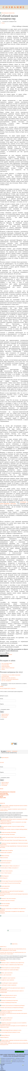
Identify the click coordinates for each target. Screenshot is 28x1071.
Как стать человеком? (6, 680)
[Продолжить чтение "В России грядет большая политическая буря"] (11, 881)
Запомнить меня (5, 709)
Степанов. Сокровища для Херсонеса (8, 1002)
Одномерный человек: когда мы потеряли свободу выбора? (13, 829)
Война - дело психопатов (5, 974)
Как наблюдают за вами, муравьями (8, 985)
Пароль (2, 704)
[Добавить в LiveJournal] (17, 1060)
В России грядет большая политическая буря (10, 883)
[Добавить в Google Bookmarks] (7, 1058)
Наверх (1, 686)
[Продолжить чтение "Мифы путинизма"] (4, 855)
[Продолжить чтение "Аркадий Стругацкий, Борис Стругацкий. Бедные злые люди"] (14, 838)
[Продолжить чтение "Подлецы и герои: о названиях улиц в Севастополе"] (12, 962)
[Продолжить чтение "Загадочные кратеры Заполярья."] (8, 832)
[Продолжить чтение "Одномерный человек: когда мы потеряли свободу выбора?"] (14, 827)
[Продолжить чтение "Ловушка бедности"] (5, 1035)
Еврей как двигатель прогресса (8, 677)
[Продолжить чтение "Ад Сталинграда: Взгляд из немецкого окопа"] (10, 1030)
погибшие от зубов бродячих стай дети (14, 502)
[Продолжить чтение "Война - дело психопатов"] (6, 972)
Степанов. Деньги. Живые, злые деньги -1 (9, 867)
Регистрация (4, 717)
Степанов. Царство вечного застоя (7, 997)
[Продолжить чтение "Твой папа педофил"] (5, 903)
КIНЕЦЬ (3, 669)
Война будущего (4, 878)
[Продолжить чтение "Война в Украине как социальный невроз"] (10, 967)
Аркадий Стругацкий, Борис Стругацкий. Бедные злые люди (13, 840)
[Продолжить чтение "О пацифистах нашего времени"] (7, 977)
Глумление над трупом (5, 862)
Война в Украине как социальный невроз (9, 969)
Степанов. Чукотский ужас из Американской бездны (11, 1007)
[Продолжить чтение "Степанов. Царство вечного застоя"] (8, 995)
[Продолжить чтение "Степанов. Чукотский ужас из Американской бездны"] (12, 1005)
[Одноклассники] (0, 693)
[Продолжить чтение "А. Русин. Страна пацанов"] (6, 870)
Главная (8, 751)
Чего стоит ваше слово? (6, 663)
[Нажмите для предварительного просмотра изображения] (7, 12)
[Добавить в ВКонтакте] (5, 1060)
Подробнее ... (3, 960)
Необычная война (5, 666)
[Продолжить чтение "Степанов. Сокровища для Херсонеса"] (9, 1000)
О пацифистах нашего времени (7, 980)
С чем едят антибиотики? (5, 1020)
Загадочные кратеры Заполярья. (7, 834)
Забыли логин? (4, 715)
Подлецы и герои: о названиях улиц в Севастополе (11, 964)
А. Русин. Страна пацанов (5, 873)
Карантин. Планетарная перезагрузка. (10, 679)
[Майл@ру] (1, 693)
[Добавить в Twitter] (19, 1058)
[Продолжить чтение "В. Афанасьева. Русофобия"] (6, 850)
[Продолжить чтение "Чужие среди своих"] (5, 886)
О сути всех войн (5, 665)
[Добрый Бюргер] (14, 936)
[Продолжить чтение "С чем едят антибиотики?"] (6, 1017)
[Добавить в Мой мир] (5, 1061)
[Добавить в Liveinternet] (6, 1063)
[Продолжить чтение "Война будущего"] (4, 875)
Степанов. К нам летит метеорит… (7, 900)
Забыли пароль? (5, 714)
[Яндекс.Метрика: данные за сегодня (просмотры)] (4, 757)
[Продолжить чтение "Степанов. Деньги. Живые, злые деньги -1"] (10, 865)
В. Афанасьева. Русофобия (6, 852)
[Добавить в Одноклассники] (17, 1061)
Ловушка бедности (4, 1037)
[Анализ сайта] (14, 743)
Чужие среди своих (4, 888)
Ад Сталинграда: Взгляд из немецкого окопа (10, 1032)
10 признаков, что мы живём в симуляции (10, 675)
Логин (1, 698)
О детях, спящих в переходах (7, 667)
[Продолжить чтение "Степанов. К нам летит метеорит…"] (8, 898)
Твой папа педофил (4, 905)
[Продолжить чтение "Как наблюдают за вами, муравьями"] (9, 982)
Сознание (10, 654)
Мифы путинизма (4, 857)
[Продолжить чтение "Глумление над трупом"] (6, 860)
